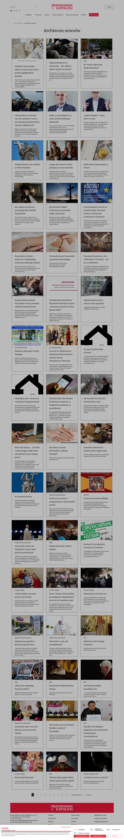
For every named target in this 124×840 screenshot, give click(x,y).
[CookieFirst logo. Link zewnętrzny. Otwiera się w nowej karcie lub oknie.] (4, 828)
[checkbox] (75, 829)
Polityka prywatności (66, 827)
